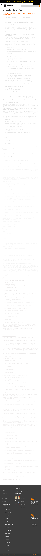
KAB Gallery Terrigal (33, 499)
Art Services (4, 496)
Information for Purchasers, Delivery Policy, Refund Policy (34, 525)
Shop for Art (4, 493)
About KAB (4, 490)
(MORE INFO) (32, 500)
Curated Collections (6, 492)
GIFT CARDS (4, 501)
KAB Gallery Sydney (33, 515)
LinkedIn (23, 507)
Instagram (24, 504)
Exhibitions (4, 495)
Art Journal (4, 498)
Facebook (24, 501)
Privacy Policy (33, 523)
